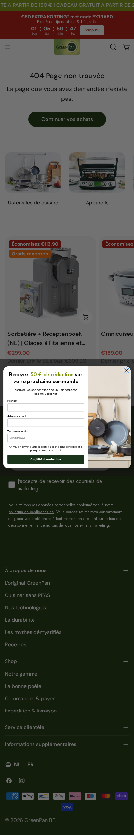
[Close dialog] (126, 370)
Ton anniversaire (17, 431)
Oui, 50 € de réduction (45, 460)
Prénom (12, 401)
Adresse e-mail (16, 416)
